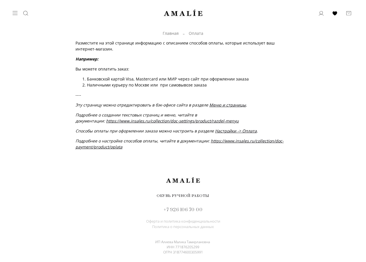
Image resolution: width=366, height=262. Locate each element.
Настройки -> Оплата (236, 131)
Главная (171, 33)
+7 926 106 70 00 (183, 210)
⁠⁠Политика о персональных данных (183, 226)
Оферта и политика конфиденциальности (183, 221)
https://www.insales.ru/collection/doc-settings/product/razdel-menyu (172, 121)
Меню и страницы (227, 105)
